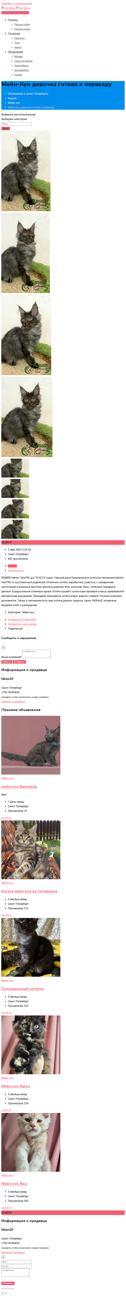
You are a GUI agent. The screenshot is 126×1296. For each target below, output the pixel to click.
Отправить (19, 662)
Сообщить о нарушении (22, 624)
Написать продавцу (13, 701)
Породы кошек (22, 29)
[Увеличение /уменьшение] (12, 1288)
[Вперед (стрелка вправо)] (6, 1293)
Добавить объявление (15, 12)
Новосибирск (21, 65)
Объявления (15, 51)
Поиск (6, 128)
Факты (17, 47)
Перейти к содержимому (16, 3)
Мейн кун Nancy (15, 1086)
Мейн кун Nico (14, 1183)
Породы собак (22, 24)
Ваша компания (11, 657)
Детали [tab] (12, 565)
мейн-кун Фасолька (19, 786)
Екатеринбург (21, 70)
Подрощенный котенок (22, 988)
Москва (18, 56)
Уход (17, 42)
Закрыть (7, 662)
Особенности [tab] (16, 570)
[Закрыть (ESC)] (2, 1288)
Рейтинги (19, 38)
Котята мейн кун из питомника (29, 891)
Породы (13, 19)
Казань (18, 74)
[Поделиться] (6, 1288)
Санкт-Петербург (23, 61)
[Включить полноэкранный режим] (9, 1288)
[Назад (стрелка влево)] (2, 1293)
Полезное (14, 33)
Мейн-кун (7, 778)
